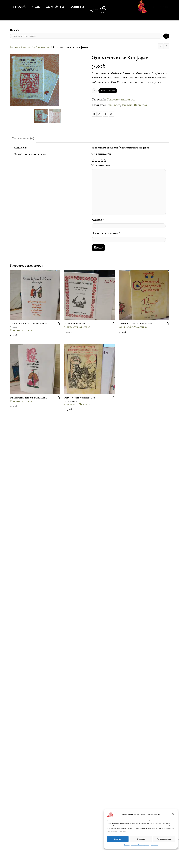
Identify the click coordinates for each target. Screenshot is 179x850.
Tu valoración (101, 165)
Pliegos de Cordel (22, 330)
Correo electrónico (106, 233)
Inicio (14, 47)
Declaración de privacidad (140, 845)
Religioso (140, 105)
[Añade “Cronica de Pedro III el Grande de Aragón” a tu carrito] (58, 323)
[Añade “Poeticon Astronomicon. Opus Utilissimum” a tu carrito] (113, 397)
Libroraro (159, 7)
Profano (127, 105)
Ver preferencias (163, 839)
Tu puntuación (101, 154)
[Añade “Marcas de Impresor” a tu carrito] (113, 323)
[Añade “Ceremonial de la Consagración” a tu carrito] (167, 323)
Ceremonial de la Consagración (136, 323)
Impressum (154, 845)
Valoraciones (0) (23, 138)
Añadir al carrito (108, 91)
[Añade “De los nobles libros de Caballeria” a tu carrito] (58, 397)
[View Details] (35, 295)
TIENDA (19, 7)
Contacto (55, 7)
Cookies (126, 845)
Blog (35, 7)
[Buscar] (166, 36)
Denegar (141, 839)
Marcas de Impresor (74, 323)
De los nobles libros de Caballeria (28, 397)
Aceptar (117, 839)
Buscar (14, 30)
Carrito (77, 7)
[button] (173, 814)
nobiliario (113, 105)
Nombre (98, 220)
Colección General (77, 327)
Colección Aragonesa (35, 47)
